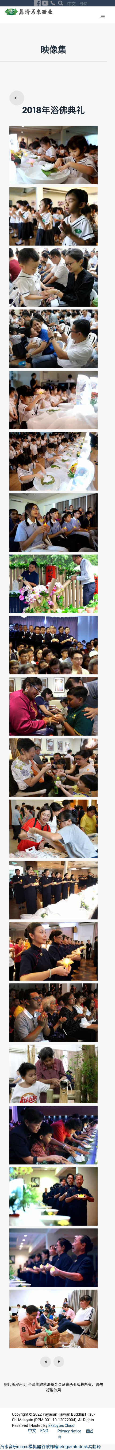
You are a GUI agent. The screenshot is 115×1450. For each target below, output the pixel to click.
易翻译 (94, 1446)
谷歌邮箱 (49, 1446)
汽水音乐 (8, 1446)
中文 (72, 3)
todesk (81, 1446)
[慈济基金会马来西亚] (28, 12)
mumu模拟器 (29, 1446)
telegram (66, 1446)
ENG (83, 3)
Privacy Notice (69, 1431)
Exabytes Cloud (61, 1425)
